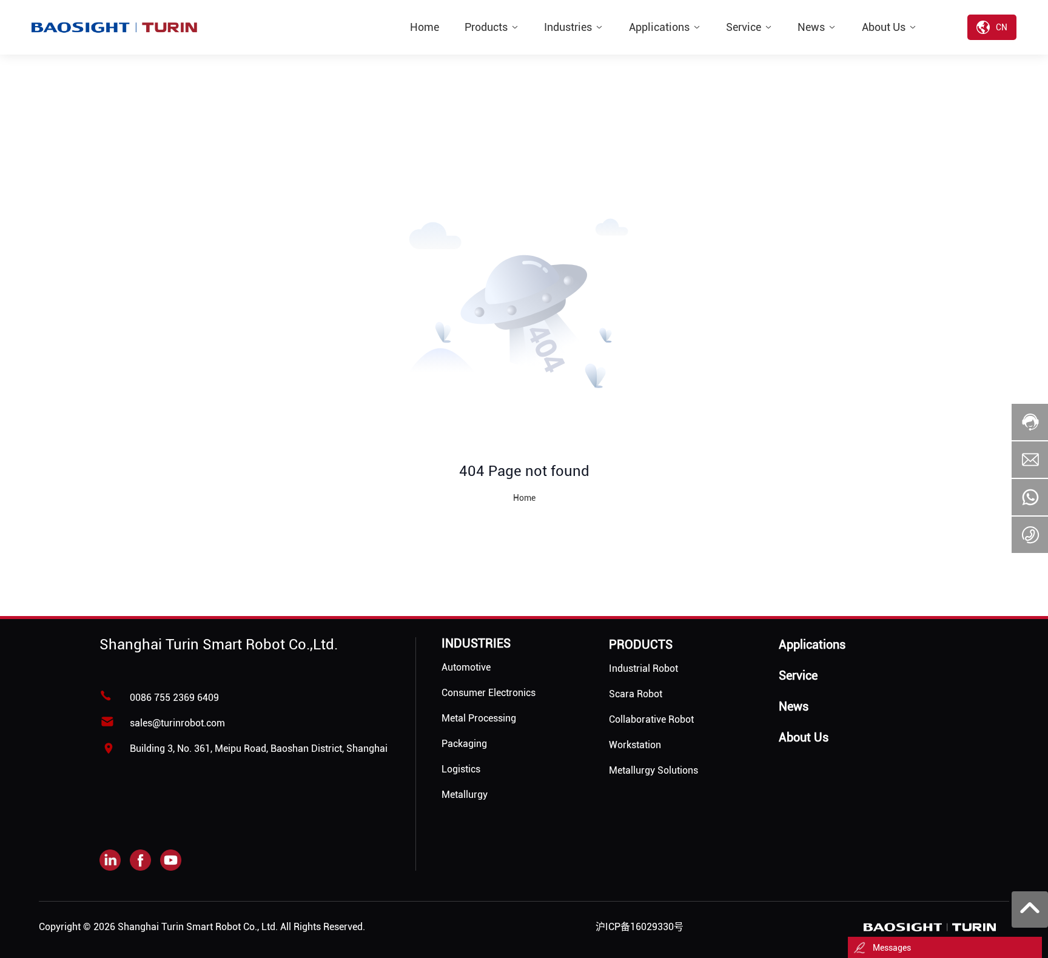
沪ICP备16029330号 (640, 927)
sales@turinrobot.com (177, 723)
